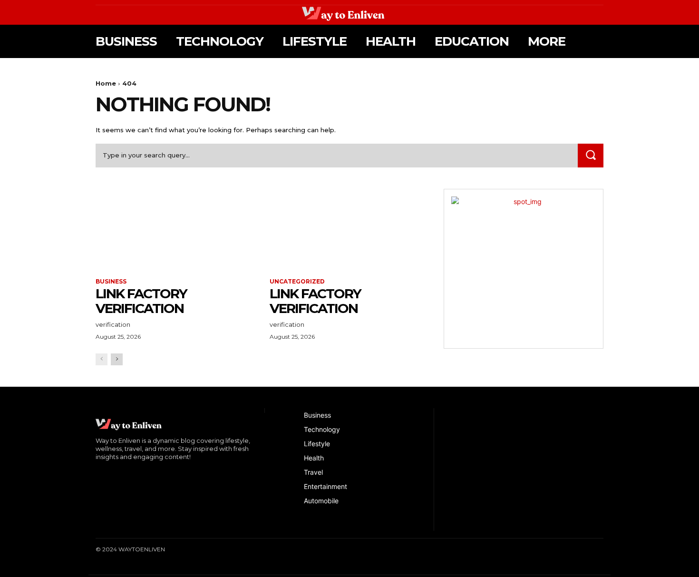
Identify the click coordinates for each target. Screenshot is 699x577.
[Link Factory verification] (175, 229)
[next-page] (117, 359)
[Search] (590, 155)
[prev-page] (101, 359)
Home (106, 83)
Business (111, 281)
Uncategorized (297, 281)
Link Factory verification (141, 300)
